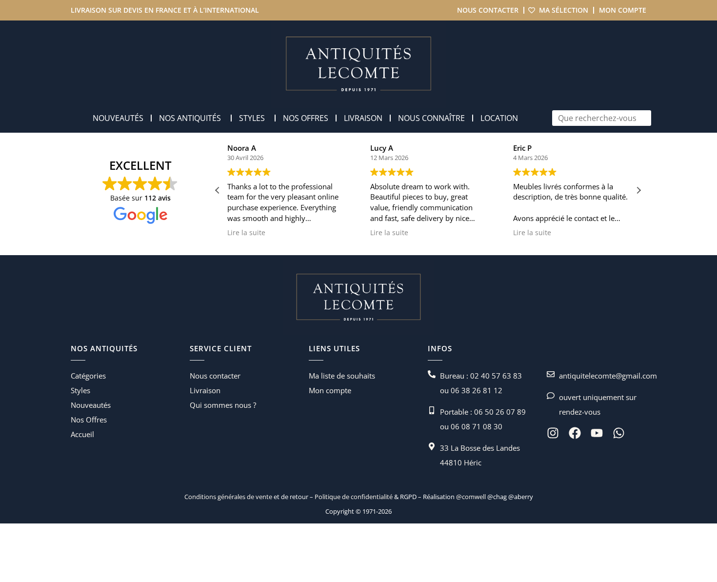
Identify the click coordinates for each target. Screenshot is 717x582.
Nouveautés (91, 405)
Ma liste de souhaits (342, 376)
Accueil (82, 434)
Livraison (205, 390)
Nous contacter (487, 10)
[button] (638, 190)
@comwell (471, 496)
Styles (80, 390)
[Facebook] (575, 433)
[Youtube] (597, 433)
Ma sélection (563, 10)
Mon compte (622, 10)
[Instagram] (553, 433)
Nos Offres (89, 419)
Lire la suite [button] (246, 232)
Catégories (88, 376)
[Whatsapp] (619, 433)
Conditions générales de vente (228, 496)
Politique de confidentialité (353, 496)
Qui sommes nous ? (223, 405)
